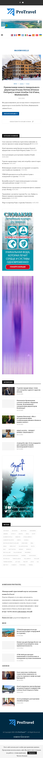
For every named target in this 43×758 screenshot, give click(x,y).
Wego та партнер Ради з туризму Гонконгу (17, 203)
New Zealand (7, 552)
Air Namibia (33, 530)
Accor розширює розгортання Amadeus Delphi (18, 155)
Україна (31, 565)
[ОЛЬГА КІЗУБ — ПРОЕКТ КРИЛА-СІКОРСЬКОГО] (8, 434)
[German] (19, 35)
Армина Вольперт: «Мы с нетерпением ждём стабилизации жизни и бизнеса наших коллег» (29, 419)
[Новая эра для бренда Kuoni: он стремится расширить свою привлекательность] (8, 645)
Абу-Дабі (17, 561)
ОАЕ (38, 561)
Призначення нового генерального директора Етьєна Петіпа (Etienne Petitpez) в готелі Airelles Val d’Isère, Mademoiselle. (21, 91)
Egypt (33, 533)
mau (4, 549)
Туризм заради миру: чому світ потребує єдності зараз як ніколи (28, 390)
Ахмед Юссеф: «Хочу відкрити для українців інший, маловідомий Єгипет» (28, 445)
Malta (33, 546)
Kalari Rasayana (23, 546)
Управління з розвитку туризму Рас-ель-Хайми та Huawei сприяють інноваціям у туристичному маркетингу (19, 196)
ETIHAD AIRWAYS (27, 537)
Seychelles (6, 558)
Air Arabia (15, 530)
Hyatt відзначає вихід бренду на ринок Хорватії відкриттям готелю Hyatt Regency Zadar (18, 149)
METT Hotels (12, 549)
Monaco (21, 549)
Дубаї (32, 561)
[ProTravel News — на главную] (21, 722)
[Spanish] (33, 35)
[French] (15, 35)
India (32, 543)
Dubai (27, 533)
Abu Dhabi (6, 530)
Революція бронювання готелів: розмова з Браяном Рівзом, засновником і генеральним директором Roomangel (27, 404)
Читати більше (10, 113)
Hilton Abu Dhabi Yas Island (11, 543)
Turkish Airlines (7, 561)
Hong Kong (25, 543)
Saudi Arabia (32, 555)
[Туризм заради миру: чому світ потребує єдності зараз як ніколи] (8, 391)
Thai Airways (27, 558)
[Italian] (26, 35)
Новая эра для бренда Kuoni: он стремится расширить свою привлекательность (29, 644)
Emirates (17, 537)
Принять (32, 753)
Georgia (26, 540)
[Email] (22, 2)
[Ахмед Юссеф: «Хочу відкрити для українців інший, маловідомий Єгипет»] (8, 446)
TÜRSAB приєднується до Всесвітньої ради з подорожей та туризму (18, 175)
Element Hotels (7, 537)
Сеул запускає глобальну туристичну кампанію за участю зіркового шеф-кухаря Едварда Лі (19, 143)
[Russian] (30, 35)
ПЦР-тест (5, 565)
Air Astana (24, 530)
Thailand (36, 558)
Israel (5, 546)
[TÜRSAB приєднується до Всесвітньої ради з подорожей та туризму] (8, 633)
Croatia (20, 533)
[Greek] (23, 35)
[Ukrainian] (40, 35)
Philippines (28, 552)
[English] (12, 35)
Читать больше (22, 756)
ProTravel (21, 732)
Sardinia (23, 555)
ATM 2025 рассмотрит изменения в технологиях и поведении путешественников (29, 656)
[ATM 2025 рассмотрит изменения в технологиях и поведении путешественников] (8, 658)
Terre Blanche (17, 558)
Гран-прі (25, 561)
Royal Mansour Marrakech (10, 555)
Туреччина (22, 565)
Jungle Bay (13, 546)
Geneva (19, 540)
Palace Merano (18, 552)
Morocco (28, 549)
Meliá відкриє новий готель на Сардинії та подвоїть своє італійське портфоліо (20, 169)
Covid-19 (13, 533)
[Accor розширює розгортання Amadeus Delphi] (8, 702)
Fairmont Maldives (8, 540)
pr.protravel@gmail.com (21, 618)
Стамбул (13, 565)
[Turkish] (37, 35)
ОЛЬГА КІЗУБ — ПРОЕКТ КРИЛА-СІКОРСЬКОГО (26, 431)
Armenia (5, 533)
